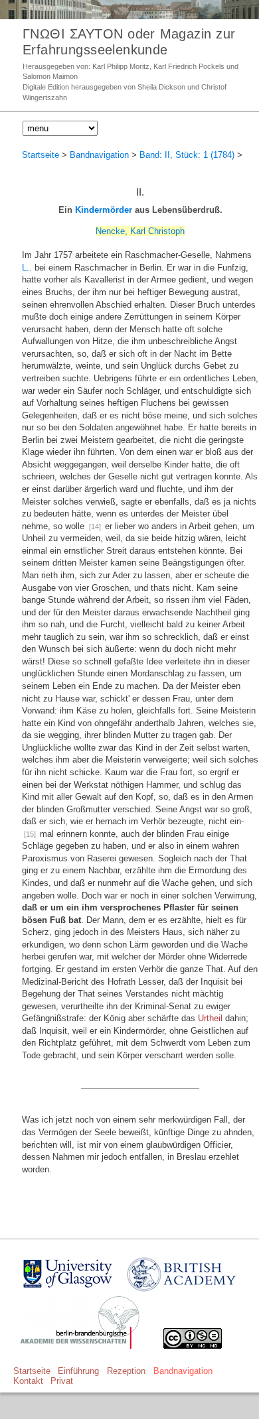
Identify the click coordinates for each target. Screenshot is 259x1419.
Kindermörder (103, 210)
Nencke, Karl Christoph (140, 231)
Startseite (40, 155)
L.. (27, 268)
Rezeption (126, 1371)
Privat (61, 1381)
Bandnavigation (99, 155)
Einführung (78, 1371)
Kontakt (28, 1381)
